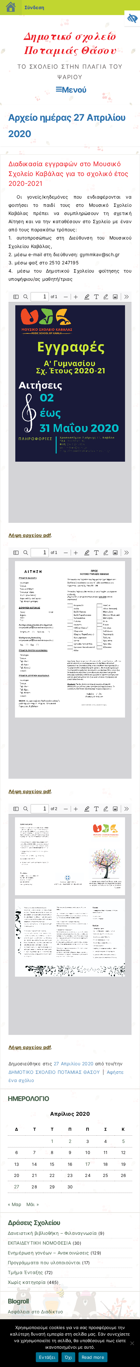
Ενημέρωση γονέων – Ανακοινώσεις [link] (48, 1252)
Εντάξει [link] (47, 1357)
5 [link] (123, 1141)
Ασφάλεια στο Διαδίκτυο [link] (35, 1311)
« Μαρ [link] (14, 1204)
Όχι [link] (68, 1357)
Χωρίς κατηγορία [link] (27, 1282)
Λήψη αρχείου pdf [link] (29, 535)
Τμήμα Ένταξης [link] (25, 1272)
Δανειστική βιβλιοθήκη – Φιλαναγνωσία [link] (52, 1233)
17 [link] (87, 1164)
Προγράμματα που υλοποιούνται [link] (44, 1262)
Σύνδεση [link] (34, 7)
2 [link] (70, 1141)
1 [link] (52, 1141)
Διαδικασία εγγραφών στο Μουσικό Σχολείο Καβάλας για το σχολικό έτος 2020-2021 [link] (68, 173)
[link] (132, 18)
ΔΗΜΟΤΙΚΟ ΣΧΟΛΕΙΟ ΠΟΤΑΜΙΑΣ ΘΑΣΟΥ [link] (54, 1072)
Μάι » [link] (32, 1204)
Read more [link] (93, 1357)
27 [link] (17, 1186)
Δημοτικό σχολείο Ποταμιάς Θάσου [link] (70, 43)
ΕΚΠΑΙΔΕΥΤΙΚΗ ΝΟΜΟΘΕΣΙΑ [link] (39, 1243)
